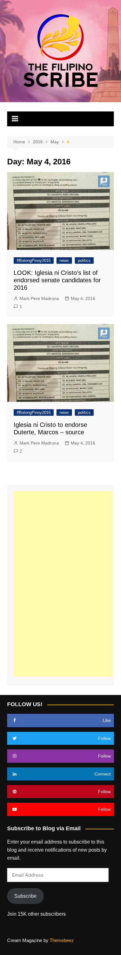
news (64, 260)
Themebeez (62, 940)
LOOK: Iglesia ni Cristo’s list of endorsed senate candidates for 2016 (57, 280)
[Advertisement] (63, 584)
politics (84, 260)
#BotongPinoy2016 (34, 260)
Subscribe (25, 896)
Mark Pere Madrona (39, 298)
